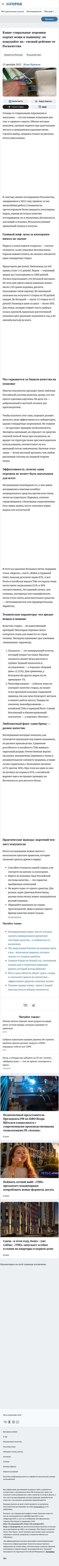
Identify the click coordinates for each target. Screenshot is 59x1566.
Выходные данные (10, 1432)
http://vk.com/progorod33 (13, 1524)
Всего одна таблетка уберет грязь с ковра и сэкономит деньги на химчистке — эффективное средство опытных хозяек (31, 977)
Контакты (7, 1457)
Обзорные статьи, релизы (13, 1452)
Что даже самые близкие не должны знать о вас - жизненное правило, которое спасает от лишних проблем (32, 952)
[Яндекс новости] (43, 101)
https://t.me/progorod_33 (13, 1527)
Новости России (13, 54)
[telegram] (34, 1005)
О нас (5, 1437)
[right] (56, 11)
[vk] (25, 1005)
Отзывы (6, 1462)
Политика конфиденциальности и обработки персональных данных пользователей (29, 1478)
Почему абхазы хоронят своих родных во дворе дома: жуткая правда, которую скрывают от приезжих (27, 1026)
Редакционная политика (12, 1442)
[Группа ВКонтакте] (16, 101)
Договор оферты (9, 1466)
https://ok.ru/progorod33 (34, 1524)
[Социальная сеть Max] (43, 107)
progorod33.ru (39, 1507)
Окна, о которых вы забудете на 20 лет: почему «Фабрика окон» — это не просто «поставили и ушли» (27, 1062)
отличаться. (15, 917)
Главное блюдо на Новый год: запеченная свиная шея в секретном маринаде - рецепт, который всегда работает (32, 964)
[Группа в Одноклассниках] (9, 1422)
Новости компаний (10, 1472)
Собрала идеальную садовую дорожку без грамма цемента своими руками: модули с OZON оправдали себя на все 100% (28, 1044)
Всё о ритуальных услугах (12, 11)
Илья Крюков (31, 64)
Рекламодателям (34, 11)
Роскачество (34, 54)
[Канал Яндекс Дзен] (16, 107)
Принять (49, 19)
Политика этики (9, 1447)
